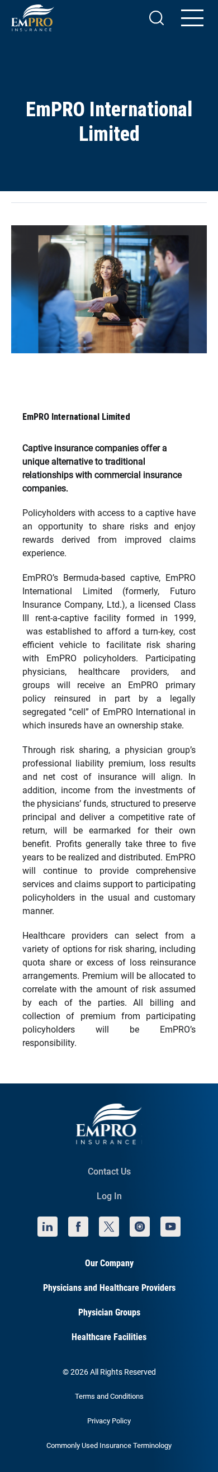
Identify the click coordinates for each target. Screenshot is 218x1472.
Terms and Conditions (109, 1396)
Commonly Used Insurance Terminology (109, 1445)
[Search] (156, 18)
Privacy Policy (109, 1421)
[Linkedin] (47, 1227)
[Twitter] (109, 1227)
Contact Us (109, 1171)
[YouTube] (170, 1227)
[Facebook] (78, 1227)
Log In (109, 1196)
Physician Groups (109, 1312)
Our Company (109, 1263)
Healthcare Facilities (109, 1337)
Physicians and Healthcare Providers (109, 1287)
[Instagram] (140, 1227)
